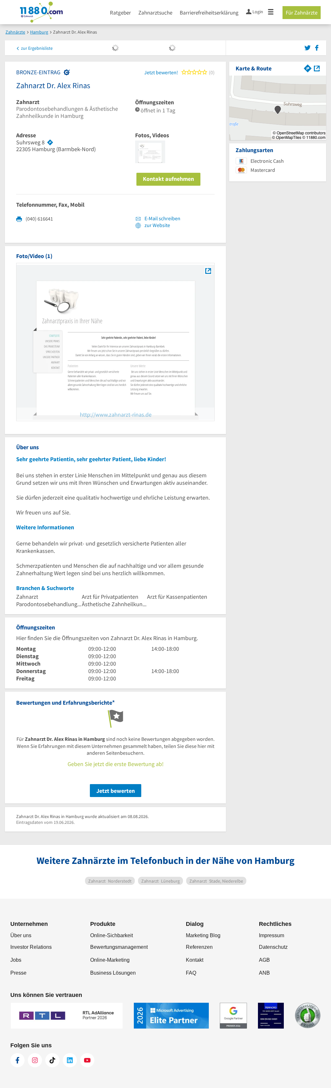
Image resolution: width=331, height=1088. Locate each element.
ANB (264, 973)
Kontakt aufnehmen (168, 178)
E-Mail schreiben (162, 218)
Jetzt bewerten (115, 790)
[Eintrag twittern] (308, 47)
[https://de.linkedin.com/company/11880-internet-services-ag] (70, 1060)
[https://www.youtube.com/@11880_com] (87, 1060)
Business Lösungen (113, 973)
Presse (18, 973)
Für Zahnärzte (301, 12)
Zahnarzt (27, 102)
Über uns (20, 935)
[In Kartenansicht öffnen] (317, 67)
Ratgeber (120, 12)
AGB (264, 960)
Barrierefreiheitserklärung (209, 12)
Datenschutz (273, 947)
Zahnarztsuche (155, 12)
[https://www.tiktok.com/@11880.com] (52, 1060)
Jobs (15, 960)
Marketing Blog (203, 935)
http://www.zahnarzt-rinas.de (116, 414)
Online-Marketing (110, 960)
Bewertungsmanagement (119, 947)
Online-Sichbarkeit (111, 935)
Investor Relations (31, 947)
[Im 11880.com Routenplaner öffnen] (308, 68)
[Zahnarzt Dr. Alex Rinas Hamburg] (208, 270)
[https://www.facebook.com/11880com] (17, 1060)
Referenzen (199, 947)
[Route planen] (50, 142)
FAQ (191, 973)
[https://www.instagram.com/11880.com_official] (35, 1060)
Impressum (271, 935)
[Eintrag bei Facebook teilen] (317, 47)
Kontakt (194, 960)
